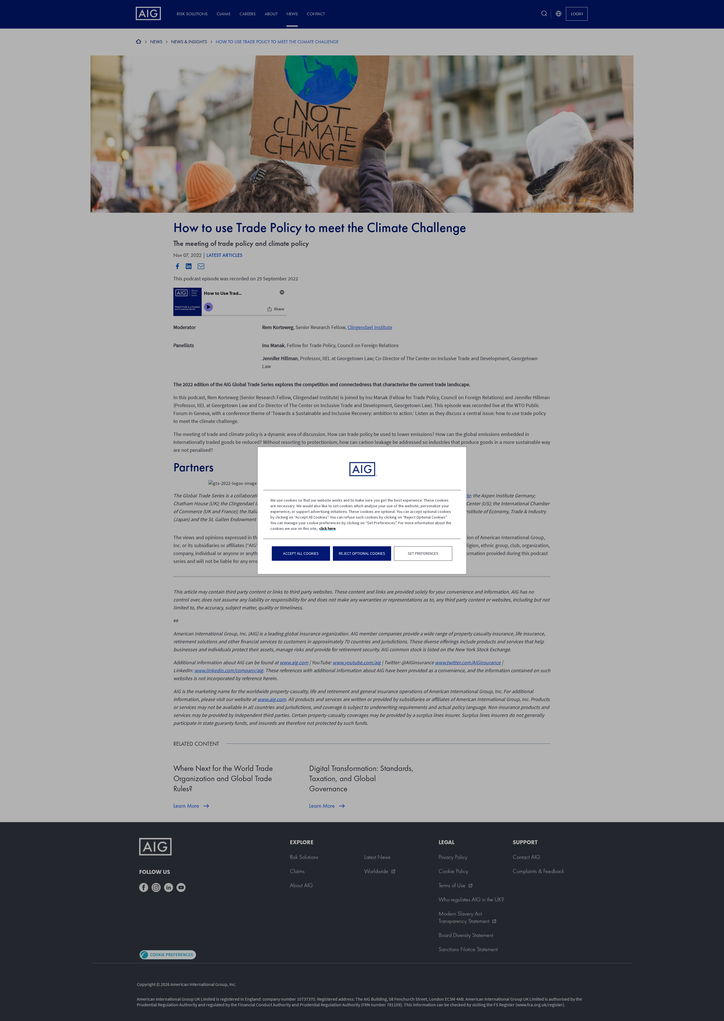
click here (327, 528)
